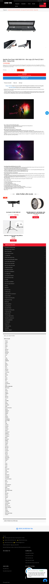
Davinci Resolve (8, 484)
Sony (6, 483)
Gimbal (6, 285)
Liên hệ (16, 6)
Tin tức (29, 3)
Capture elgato (8, 295)
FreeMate (7, 501)
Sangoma (7, 410)
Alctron (6, 481)
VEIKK (6, 406)
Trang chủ (5, 9)
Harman (6, 496)
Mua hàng (20, 70)
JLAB (6, 423)
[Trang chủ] (8, 3)
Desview (6, 504)
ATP (6, 376)
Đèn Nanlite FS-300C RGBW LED (13, 212)
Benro (6, 343)
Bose (6, 373)
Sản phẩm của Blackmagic (10, 247)
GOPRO (6, 403)
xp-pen (6, 451)
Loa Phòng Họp (8, 305)
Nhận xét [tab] (15, 82)
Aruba (6, 345)
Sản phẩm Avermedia (9, 277)
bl (5, 356)
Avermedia (7, 457)
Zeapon (6, 427)
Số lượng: (5, 69)
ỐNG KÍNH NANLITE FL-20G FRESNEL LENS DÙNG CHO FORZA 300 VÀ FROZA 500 (35, 213)
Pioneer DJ (7, 434)
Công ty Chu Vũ (8, 85)
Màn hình (7, 287)
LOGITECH (7, 511)
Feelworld (7, 456)
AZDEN (6, 359)
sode (6, 355)
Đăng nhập (40, 0)
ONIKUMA (7, 360)
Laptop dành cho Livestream (10, 293)
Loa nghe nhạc (8, 273)
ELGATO (6, 417)
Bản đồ (33, 3)
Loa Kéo (6, 279)
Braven (6, 494)
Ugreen (6, 392)
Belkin (6, 487)
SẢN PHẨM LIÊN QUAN (24, 194)
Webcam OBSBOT (8, 330)
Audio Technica (8, 500)
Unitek (6, 346)
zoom (6, 463)
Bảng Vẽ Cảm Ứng (8, 299)
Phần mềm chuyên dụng (9, 257)
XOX (6, 473)
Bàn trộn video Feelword (9, 283)
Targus (6, 454)
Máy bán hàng (7, 313)
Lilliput (6, 444)
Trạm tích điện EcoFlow (9, 315)
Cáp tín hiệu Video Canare (10, 261)
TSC (6, 380)
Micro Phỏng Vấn (8, 251)
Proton (6, 340)
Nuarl (6, 402)
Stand (6, 508)
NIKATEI (6, 365)
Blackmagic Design (8, 490)
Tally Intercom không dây (9, 297)
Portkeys (6, 426)
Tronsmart (7, 372)
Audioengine (7, 503)
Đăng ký (44, 0)
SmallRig (6, 400)
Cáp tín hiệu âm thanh (9, 253)
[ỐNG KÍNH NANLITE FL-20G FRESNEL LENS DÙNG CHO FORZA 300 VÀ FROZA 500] (35, 204)
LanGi (6, 460)
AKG (6, 491)
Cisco (6, 389)
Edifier (6, 464)
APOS (6, 379)
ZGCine (6, 390)
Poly (6, 347)
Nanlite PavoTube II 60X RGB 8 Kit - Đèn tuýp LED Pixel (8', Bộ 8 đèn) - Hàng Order (23, 60)
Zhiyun (6, 430)
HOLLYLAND (7, 420)
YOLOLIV (6, 429)
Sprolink (6, 441)
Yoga (6, 357)
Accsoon (6, 446)
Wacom (6, 350)
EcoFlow (6, 370)
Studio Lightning (8, 303)
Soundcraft (7, 431)
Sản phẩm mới (5, 568)
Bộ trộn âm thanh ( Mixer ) (10, 249)
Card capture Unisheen (9, 275)
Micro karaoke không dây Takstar (11, 259)
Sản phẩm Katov (8, 307)
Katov (6, 394)
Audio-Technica (8, 507)
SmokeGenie (7, 383)
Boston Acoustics (8, 407)
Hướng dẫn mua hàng (29, 553)
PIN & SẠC (7, 301)
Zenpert (6, 382)
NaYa (6, 467)
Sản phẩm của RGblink (9, 281)
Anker (6, 363)
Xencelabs (7, 404)
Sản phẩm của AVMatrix (9, 271)
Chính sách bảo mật (29, 557)
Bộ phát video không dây (9, 309)
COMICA (6, 393)
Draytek (6, 449)
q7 (5, 461)
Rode (6, 414)
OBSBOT (6, 412)
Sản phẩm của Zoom (9, 269)
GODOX (6, 416)
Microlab (6, 493)
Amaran (6, 397)
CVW (6, 470)
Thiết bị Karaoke (8, 311)
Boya (6, 480)
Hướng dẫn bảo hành (29, 555)
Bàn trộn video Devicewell (10, 265)
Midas (6, 437)
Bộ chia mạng (7, 289)
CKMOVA (6, 433)
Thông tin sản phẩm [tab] (7, 82)
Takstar (6, 510)
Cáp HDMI (7, 328)
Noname (6, 349)
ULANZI (6, 413)
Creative (6, 514)
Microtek (6, 447)
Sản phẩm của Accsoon (9, 317)
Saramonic (7, 474)
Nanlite (6, 409)
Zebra (6, 377)
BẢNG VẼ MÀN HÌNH (8, 386)
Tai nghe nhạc (7, 255)
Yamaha (6, 424)
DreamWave (7, 486)
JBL (6, 498)
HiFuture (6, 369)
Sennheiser (7, 476)
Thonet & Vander (8, 478)
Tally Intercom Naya (8, 267)
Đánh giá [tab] (20, 82)
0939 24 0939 (12, 87)
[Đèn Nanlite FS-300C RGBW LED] (13, 204)
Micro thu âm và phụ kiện (9, 263)
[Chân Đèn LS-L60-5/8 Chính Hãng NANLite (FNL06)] (13, 227)
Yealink (6, 443)
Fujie (6, 366)
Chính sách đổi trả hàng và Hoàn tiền (32, 562)
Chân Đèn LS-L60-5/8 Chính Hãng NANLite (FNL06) (13, 236)
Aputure (6, 396)
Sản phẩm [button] (23, 3)
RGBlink (6, 440)
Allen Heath (7, 488)
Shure (6, 367)
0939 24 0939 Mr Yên (26, 528)
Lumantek (7, 477)
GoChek (6, 353)
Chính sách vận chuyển (29, 560)
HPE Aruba (7, 387)
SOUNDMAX (7, 419)
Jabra (6, 466)
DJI (5, 362)
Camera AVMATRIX (8, 319)
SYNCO (6, 342)
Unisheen (7, 471)
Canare (6, 497)
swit (6, 399)
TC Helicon (7, 436)
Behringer (7, 439)
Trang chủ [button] (17, 3)
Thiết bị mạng (7, 291)
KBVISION (7, 352)
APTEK (6, 453)
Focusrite (7, 450)
